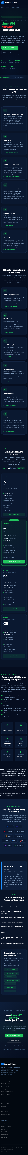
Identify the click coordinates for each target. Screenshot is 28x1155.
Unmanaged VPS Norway (13, 980)
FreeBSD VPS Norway (10, 249)
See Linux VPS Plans (10, 47)
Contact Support (11, 990)
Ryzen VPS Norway (5, 1094)
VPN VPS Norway (9, 332)
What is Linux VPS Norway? (9, 907)
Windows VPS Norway (11, 52)
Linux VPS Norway (5, 1081)
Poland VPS (4, 1131)
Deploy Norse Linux (14, 656)
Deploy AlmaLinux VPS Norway (12, 176)
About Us (3, 1123)
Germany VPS (4, 1134)
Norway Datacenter (6, 1126)
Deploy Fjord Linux (14, 514)
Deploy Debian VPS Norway (11, 152)
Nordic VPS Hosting (9, 431)
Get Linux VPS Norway (15, 1035)
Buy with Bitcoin (11, 987)
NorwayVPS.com (5, 7)
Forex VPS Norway (9, 356)
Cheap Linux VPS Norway (7, 1091)
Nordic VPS (4, 1109)
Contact (3, 1139)
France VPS (4, 1137)
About (12, 1151)
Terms (7, 1151)
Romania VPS (4, 1129)
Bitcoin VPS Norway (6, 1111)
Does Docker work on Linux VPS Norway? (12, 917)
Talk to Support (15, 1040)
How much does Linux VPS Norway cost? (12, 926)
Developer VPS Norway (10, 200)
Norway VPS (4, 1101)
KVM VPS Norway (9, 225)
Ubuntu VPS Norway (6, 1083)
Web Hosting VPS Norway (11, 306)
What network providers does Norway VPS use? (12, 937)
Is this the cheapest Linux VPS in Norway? (10, 931)
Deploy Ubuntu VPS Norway (11, 127)
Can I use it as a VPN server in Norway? (12, 922)
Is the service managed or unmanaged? (12, 943)
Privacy (3, 1151)
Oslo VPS (3, 1106)
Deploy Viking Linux (14, 608)
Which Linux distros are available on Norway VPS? (11, 912)
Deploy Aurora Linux (14, 561)
